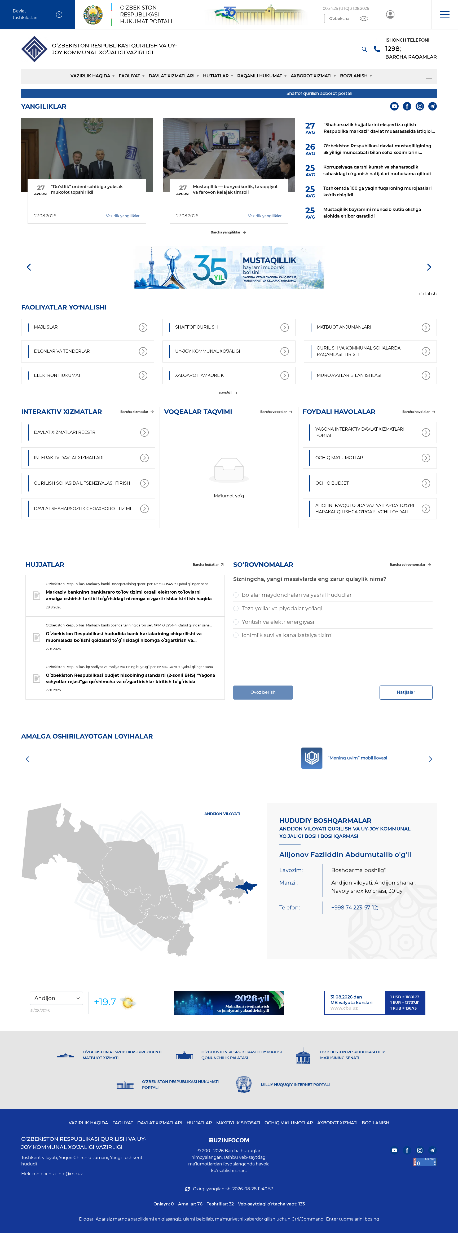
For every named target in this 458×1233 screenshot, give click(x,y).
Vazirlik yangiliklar (123, 216)
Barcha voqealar (273, 412)
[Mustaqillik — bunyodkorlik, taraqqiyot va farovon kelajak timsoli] (229, 155)
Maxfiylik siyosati (238, 1122)
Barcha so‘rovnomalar (407, 565)
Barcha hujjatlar (206, 565)
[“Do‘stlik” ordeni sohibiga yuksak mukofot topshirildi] (87, 155)
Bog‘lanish (354, 75)
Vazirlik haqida (90, 75)
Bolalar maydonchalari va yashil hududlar (297, 595)
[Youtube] (394, 106)
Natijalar (406, 692)
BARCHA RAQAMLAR (411, 57)
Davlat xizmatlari (172, 75)
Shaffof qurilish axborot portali (286, 93)
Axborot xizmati (311, 75)
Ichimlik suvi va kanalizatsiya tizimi (287, 635)
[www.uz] (425, 1162)
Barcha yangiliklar (225, 232)
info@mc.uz (70, 1173)
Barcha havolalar (416, 412)
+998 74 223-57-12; (354, 907)
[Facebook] (407, 106)
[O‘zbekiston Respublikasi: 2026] (229, 1003)
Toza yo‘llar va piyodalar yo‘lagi (282, 608)
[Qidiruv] (364, 49)
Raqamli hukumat (259, 75)
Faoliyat (129, 75)
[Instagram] (420, 106)
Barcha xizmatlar (134, 412)
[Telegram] (432, 106)
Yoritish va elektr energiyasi (278, 622)
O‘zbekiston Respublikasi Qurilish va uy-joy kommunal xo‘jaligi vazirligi (84, 1143)
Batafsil (225, 393)
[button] (444, 14)
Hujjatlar (216, 75)
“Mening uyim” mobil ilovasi (242, 758)
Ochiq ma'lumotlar (289, 1122)
